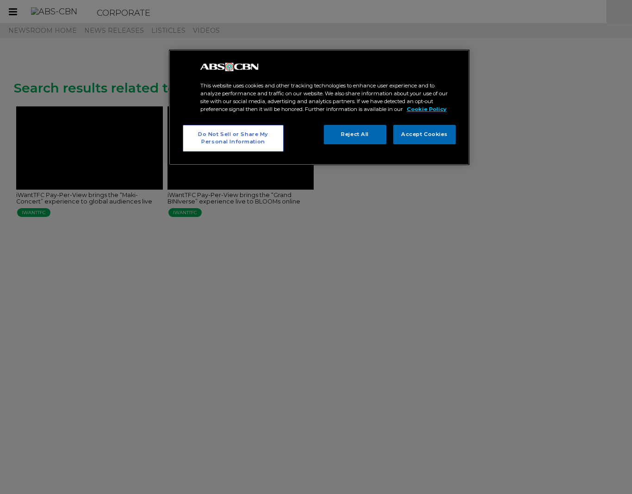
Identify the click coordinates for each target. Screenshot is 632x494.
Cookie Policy (426, 109)
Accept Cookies (424, 134)
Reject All (355, 134)
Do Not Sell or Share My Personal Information (233, 138)
